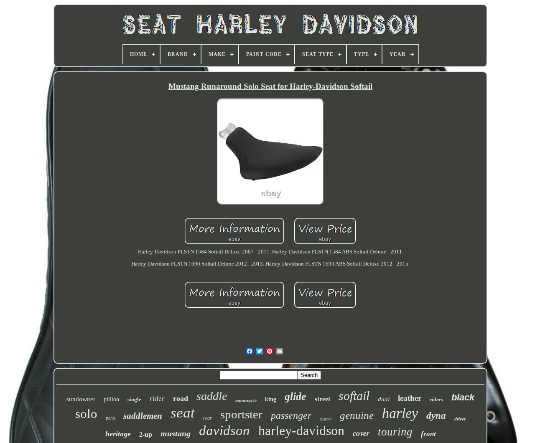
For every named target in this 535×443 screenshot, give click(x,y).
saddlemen (142, 416)
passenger (291, 415)
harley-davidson (301, 430)
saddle (211, 396)
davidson (224, 430)
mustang (175, 433)
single (134, 399)
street (322, 398)
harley (400, 413)
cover (361, 432)
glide (295, 396)
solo (86, 413)
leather (409, 398)
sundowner (80, 399)
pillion (111, 399)
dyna (436, 415)
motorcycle (246, 400)
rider (157, 398)
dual (384, 399)
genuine (357, 415)
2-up (145, 434)
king (270, 399)
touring (395, 431)
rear (207, 418)
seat (183, 413)
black (462, 397)
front (428, 434)
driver (460, 418)
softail (354, 395)
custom (325, 419)
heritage (118, 434)
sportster (241, 414)
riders (436, 399)
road (180, 398)
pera (110, 418)
